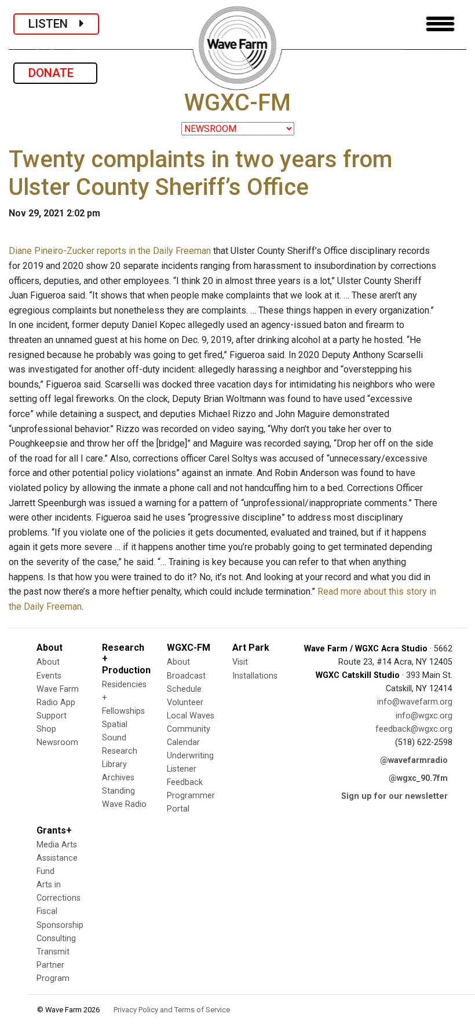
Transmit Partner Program (53, 965)
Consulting (56, 938)
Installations (254, 676)
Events (48, 676)
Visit (240, 662)
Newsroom (57, 742)
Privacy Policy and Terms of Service (172, 1009)
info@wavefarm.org (414, 702)
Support (51, 716)
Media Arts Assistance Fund (57, 858)
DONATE (55, 73)
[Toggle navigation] (440, 24)
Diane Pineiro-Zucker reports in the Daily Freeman (110, 250)
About (48, 662)
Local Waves (190, 716)
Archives (118, 778)
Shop (46, 729)
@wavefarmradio (414, 760)
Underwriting (190, 756)
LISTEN (53, 24)
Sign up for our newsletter (394, 796)
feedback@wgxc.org (413, 729)
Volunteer (185, 702)
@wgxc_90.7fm (418, 778)
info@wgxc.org (424, 716)
